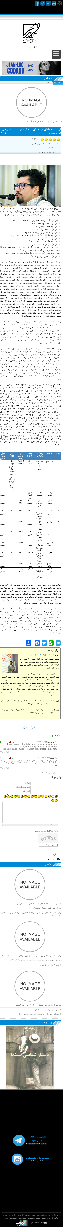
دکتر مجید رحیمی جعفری (41, 654)
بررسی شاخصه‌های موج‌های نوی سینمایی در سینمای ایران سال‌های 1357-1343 (35, 960)
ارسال (53, 854)
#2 (55, 742)
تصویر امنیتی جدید (50, 845)
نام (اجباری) (26, 783)
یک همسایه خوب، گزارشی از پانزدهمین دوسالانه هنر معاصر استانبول (39, 1014)
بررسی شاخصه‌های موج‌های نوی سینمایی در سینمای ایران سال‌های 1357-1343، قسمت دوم (31, 956)
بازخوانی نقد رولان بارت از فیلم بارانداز (49, 965)
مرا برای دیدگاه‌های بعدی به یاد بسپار (46, 831)
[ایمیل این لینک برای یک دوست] (1, 133)
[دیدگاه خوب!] (13, 742)
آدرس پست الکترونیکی (22, 787)
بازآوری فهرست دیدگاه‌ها (48, 773)
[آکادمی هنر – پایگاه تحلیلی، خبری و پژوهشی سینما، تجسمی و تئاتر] (31, 33)
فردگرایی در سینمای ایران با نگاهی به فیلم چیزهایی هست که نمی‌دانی (39, 903)
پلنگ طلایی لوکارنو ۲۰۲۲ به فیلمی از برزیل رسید (44, 121)
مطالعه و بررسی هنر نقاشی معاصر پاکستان (48, 1010)
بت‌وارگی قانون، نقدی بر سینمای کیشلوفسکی (47, 908)
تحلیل (48, 864)
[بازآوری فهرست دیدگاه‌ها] (52, 736)
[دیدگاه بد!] (10, 742)
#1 (55, 758)
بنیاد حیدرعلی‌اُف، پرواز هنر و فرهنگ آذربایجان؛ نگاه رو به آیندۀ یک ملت (38, 1005)
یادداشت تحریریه (50, 148)
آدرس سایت (26, 791)
